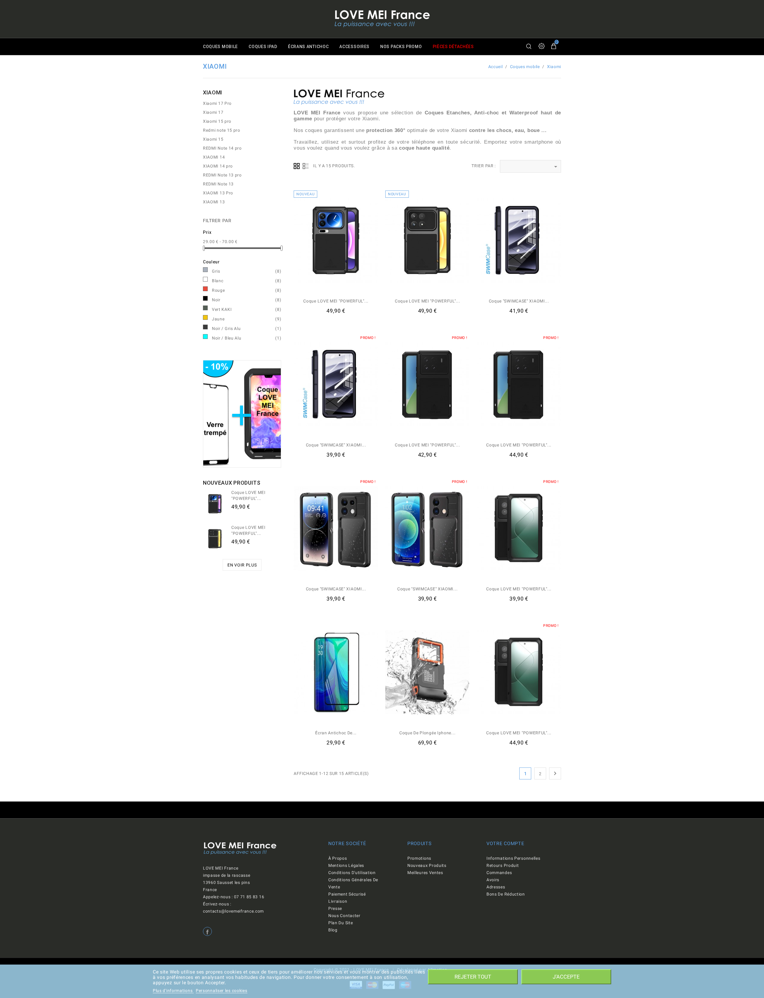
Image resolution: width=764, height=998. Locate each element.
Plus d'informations (173, 990)
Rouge (246, 290)
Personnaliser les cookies (221, 990)
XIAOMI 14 (214, 157)
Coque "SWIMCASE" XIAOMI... (519, 301)
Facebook (207, 931)
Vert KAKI (246, 309)
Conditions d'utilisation (352, 872)
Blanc (246, 280)
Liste (306, 166)
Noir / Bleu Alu (246, 338)
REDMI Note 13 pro (222, 175)
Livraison (337, 901)
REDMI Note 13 (218, 184)
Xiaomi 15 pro (217, 121)
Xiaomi (212, 92)
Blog (333, 930)
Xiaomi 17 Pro (217, 103)
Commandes (499, 872)
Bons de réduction (505, 894)
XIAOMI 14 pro (218, 166)
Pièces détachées (453, 46)
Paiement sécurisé (347, 894)
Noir (246, 299)
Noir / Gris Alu (246, 328)
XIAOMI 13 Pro (218, 193)
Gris (246, 271)
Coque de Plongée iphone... (427, 732)
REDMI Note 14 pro (222, 148)
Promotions (419, 858)
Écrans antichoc (308, 46)
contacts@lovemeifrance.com (233, 911)
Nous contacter (344, 915)
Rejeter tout (473, 977)
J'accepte (566, 977)
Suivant (555, 773)
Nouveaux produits (426, 865)
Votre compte (505, 843)
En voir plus (242, 565)
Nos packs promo (401, 46)
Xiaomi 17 (213, 112)
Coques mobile (220, 46)
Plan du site (340, 922)
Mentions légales (346, 865)
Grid (297, 166)
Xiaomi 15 (213, 139)
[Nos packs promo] (242, 413)
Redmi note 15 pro (221, 130)
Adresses (495, 887)
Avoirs (492, 879)
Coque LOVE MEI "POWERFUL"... (336, 301)
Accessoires (354, 46)
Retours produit (502, 865)
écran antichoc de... (336, 732)
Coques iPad (263, 46)
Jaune (246, 319)
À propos (337, 858)
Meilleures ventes (425, 872)
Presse (335, 908)
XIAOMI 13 (214, 201)
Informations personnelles (513, 858)
